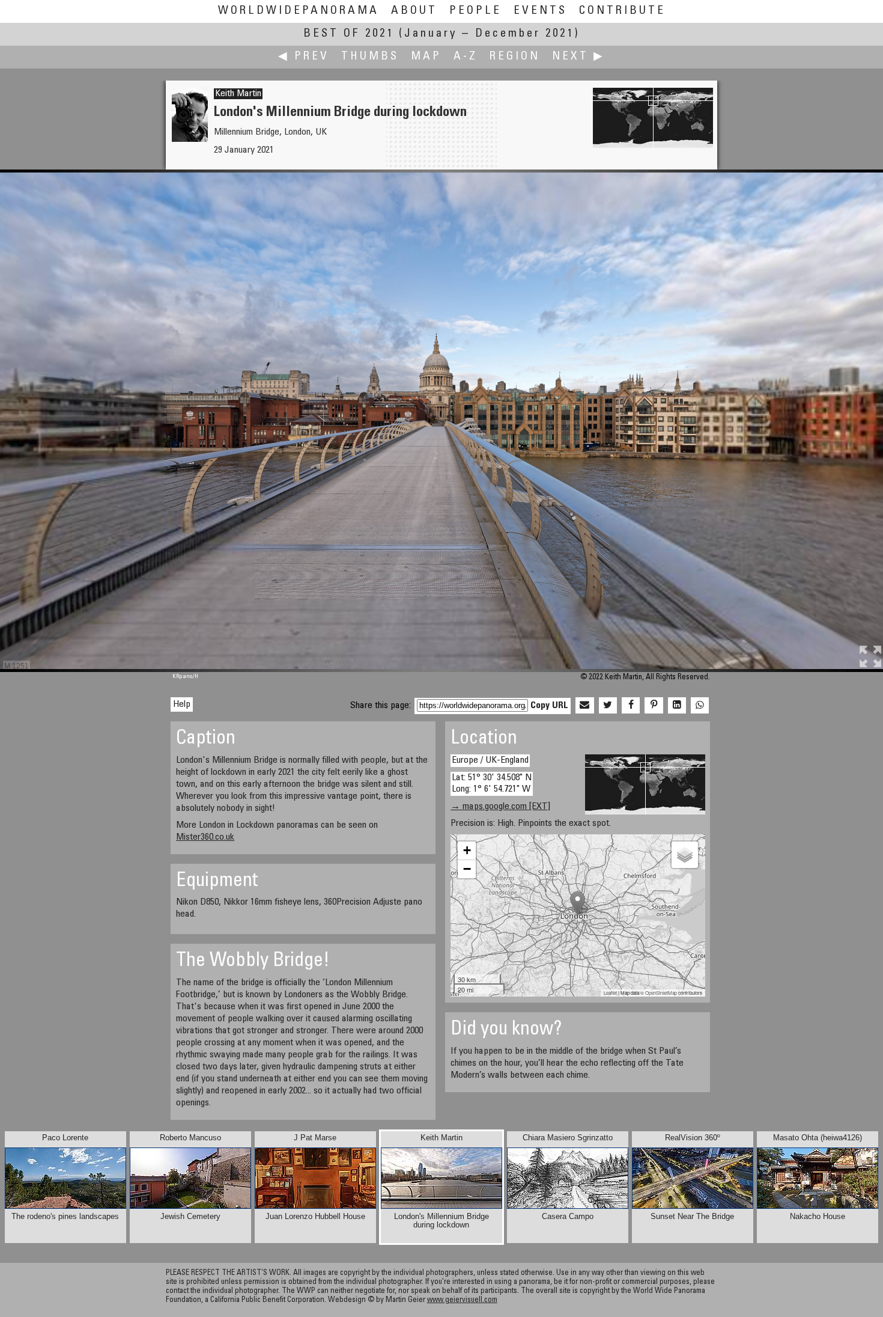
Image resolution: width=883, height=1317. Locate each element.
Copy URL (549, 705)
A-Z (466, 57)
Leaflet (610, 992)
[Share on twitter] (607, 705)
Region (515, 57)
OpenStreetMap (661, 992)
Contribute (622, 11)
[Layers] (685, 855)
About (414, 11)
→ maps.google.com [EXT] (500, 806)
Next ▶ (578, 57)
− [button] (467, 868)
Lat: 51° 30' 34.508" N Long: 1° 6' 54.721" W (492, 783)
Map (426, 57)
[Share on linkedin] (677, 705)
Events (540, 11)
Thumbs (370, 57)
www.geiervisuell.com (462, 1300)
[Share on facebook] (630, 705)
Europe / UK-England (490, 760)
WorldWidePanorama (298, 11)
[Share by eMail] (584, 705)
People (475, 11)
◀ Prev (303, 57)
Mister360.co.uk (205, 837)
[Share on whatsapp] (699, 705)
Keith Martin (238, 94)
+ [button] (467, 850)
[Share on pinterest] (653, 705)
